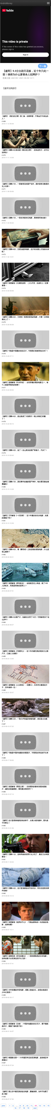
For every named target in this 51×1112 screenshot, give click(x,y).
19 (28, 1108)
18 (24, 1108)
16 (15, 1108)
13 (40, 1105)
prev (3, 1105)
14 (44, 1105)
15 (48, 1105)
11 (31, 1105)
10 (27, 1105)
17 (20, 1108)
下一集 (42, 66)
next (35, 1108)
